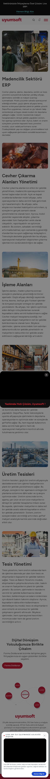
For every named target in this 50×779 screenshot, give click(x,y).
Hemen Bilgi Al (39, 774)
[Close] (46, 375)
